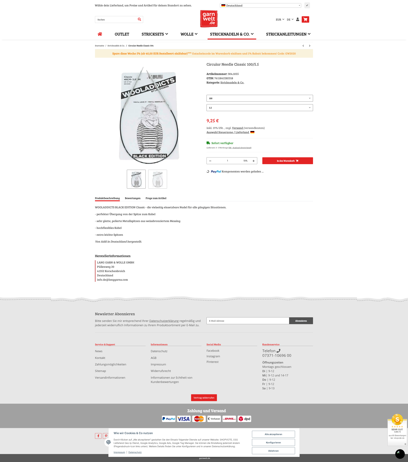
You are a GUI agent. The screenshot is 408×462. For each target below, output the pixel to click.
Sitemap (100, 371)
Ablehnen (273, 450)
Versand (238, 128)
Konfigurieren (273, 442)
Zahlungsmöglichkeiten (110, 364)
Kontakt (100, 358)
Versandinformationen (110, 377)
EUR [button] (278, 19)
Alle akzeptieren (273, 434)
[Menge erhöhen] (253, 160)
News (98, 351)
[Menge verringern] (210, 160)
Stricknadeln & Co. (232, 82)
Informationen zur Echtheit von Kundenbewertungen (171, 380)
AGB (154, 358)
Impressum (158, 364)
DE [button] (288, 19)
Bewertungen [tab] (133, 198)
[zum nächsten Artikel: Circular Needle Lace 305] (309, 45)
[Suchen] (139, 19)
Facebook (213, 351)
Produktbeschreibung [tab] (107, 198)
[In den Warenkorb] (97, 60)
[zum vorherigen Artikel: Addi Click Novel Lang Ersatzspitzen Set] (303, 45)
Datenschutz (159, 351)
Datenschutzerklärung (164, 321)
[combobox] (260, 5)
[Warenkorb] (306, 19)
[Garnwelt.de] (209, 19)
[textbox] (260, 5)
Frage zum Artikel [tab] (156, 198)
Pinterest (213, 362)
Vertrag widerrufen (204, 397)
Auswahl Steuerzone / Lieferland (228, 132)
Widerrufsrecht (161, 371)
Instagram (213, 356)
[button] (297, 19)
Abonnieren (301, 320)
